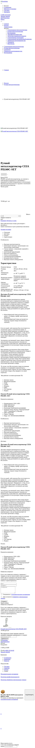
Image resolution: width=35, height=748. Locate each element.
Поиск (2, 19)
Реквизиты (7, 659)
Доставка (6, 10)
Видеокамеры (11, 33)
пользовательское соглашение (9, 699)
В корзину (4, 220)
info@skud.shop (5, 18)
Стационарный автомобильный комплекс (19, 39)
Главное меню (8, 27)
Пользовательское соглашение (9, 674)
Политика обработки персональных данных (13, 680)
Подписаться (4, 638)
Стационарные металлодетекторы (17, 30)
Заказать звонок (5, 16)
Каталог (6, 25)
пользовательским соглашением (20, 594)
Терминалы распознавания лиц (16, 40)
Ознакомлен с (16, 594)
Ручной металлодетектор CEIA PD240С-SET (14, 629)
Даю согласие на (14, 597)
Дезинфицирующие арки (14, 34)
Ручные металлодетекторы (15, 31)
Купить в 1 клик (11, 220)
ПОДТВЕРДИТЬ (29, 694)
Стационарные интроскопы (15, 37)
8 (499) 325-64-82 (6, 15)
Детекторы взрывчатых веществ (16, 36)
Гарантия (6, 668)
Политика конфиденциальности (10, 677)
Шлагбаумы (10, 43)
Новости (6, 660)
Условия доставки (6, 229)
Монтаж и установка (10, 9)
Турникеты (10, 42)
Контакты (7, 12)
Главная (6, 24)
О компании (7, 7)
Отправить (4, 601)
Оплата (6, 669)
